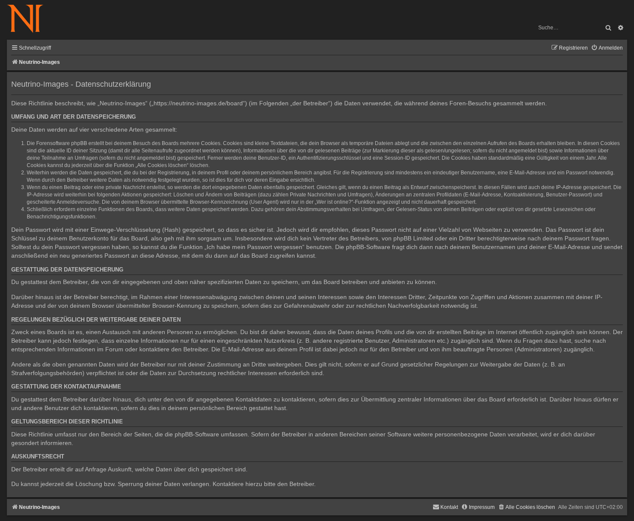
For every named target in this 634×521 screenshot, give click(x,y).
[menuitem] (607, 48)
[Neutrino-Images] (29, 19)
